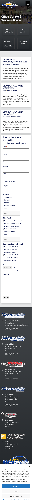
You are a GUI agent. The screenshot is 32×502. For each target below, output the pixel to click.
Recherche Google (9, 205)
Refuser (16, 491)
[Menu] (28, 3)
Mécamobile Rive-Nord (11, 255)
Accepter (16, 486)
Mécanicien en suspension (12, 226)
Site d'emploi (8, 197)
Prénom (5, 154)
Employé (6, 203)
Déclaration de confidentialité (21, 499)
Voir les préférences (16, 496)
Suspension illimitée (10, 260)
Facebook (7, 200)
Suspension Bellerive (10, 252)
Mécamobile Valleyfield (11, 247)
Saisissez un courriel (9, 174)
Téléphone (6, 186)
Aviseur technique (9, 231)
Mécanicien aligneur (10, 229)
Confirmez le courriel (9, 181)
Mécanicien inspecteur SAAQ (12, 223)
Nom (4, 162)
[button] (29, 466)
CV (4, 264)
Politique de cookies (8, 499)
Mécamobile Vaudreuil (10, 249)
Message (6, 274)
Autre (6, 208)
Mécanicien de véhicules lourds (13, 221)
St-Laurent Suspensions (11, 257)
